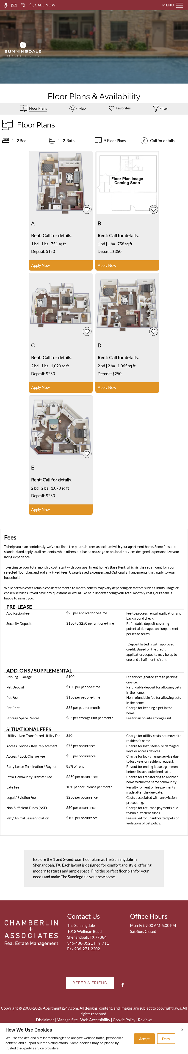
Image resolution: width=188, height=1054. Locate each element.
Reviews (145, 1019)
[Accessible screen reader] (6, 5)
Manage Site (67, 1019)
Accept (144, 1039)
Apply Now (40, 265)
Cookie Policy (124, 1019)
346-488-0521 (88, 943)
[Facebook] (123, 987)
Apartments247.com (60, 1008)
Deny (166, 1039)
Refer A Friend (90, 983)
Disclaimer (45, 1019)
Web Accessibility (95, 1019)
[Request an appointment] (22, 5)
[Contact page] (14, 5)
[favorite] (87, 209)
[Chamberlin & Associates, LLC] (31, 933)
